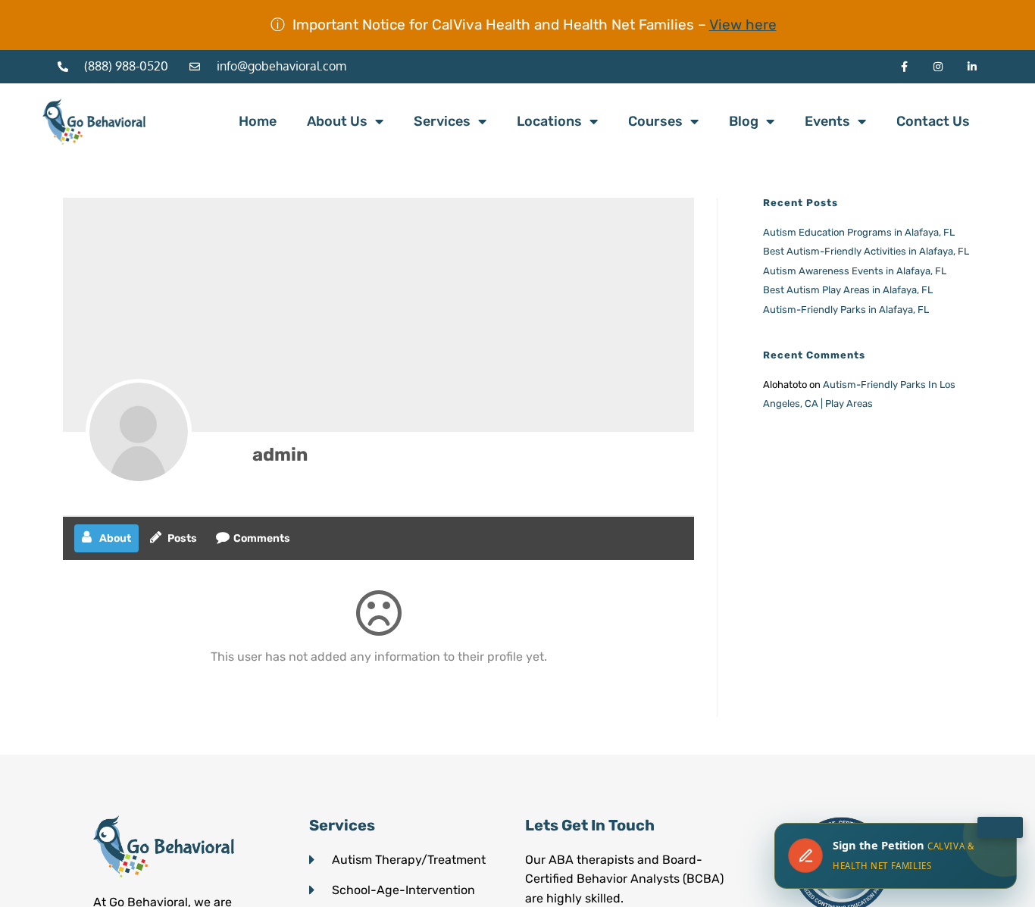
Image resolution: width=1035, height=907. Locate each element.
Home (258, 121)
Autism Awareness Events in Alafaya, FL (854, 271)
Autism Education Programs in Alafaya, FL (859, 232)
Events (827, 121)
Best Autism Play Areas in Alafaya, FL (848, 290)
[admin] (139, 432)
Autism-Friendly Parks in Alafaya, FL (846, 309)
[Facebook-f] (904, 67)
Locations (549, 121)
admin (280, 454)
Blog (743, 121)
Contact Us (933, 121)
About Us (337, 121)
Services (442, 121)
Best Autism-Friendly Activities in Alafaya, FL (866, 251)
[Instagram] (938, 67)
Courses (655, 121)
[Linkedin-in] (972, 67)
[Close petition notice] (1000, 827)
